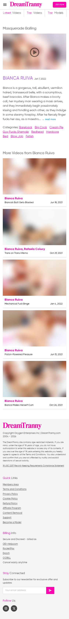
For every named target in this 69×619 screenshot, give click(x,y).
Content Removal (12, 513)
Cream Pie (56, 127)
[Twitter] (14, 608)
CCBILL (7, 558)
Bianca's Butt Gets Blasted (19, 202)
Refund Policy (10, 503)
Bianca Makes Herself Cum (19, 405)
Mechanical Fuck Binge (17, 304)
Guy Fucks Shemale (16, 131)
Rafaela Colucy (34, 249)
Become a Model (12, 522)
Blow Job (17, 136)
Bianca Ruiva (18, 78)
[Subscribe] (50, 590)
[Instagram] (6, 608)
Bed (5, 136)
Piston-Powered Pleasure (19, 354)
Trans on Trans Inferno (16, 253)
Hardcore (52, 131)
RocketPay (8, 548)
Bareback (25, 127)
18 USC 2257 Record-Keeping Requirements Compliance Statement (33, 466)
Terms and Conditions (14, 489)
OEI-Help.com (10, 544)
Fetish (29, 136)
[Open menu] (5, 5)
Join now (59, 4)
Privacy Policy (10, 494)
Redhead (37, 131)
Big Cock (41, 127)
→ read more (49, 119)
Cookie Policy (10, 498)
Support (7, 517)
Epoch (6, 553)
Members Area (11, 484)
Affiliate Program (12, 508)
